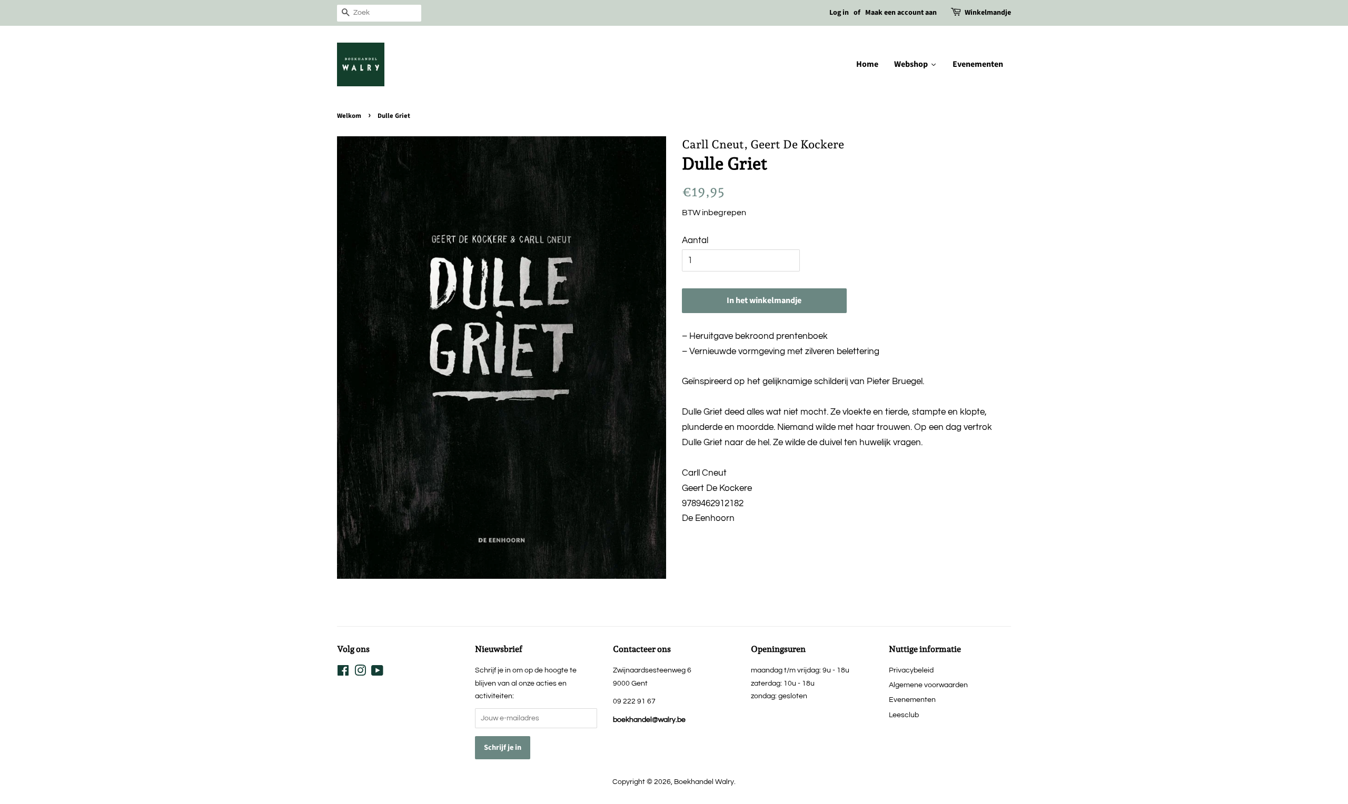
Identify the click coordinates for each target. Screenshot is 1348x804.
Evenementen (912, 700)
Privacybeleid (911, 670)
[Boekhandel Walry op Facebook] (343, 673)
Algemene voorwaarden (928, 685)
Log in (839, 12)
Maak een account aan (901, 12)
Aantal (695, 240)
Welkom (349, 115)
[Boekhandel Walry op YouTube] (377, 673)
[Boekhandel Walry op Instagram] (360, 673)
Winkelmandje (988, 12)
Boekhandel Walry (704, 782)
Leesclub (904, 715)
